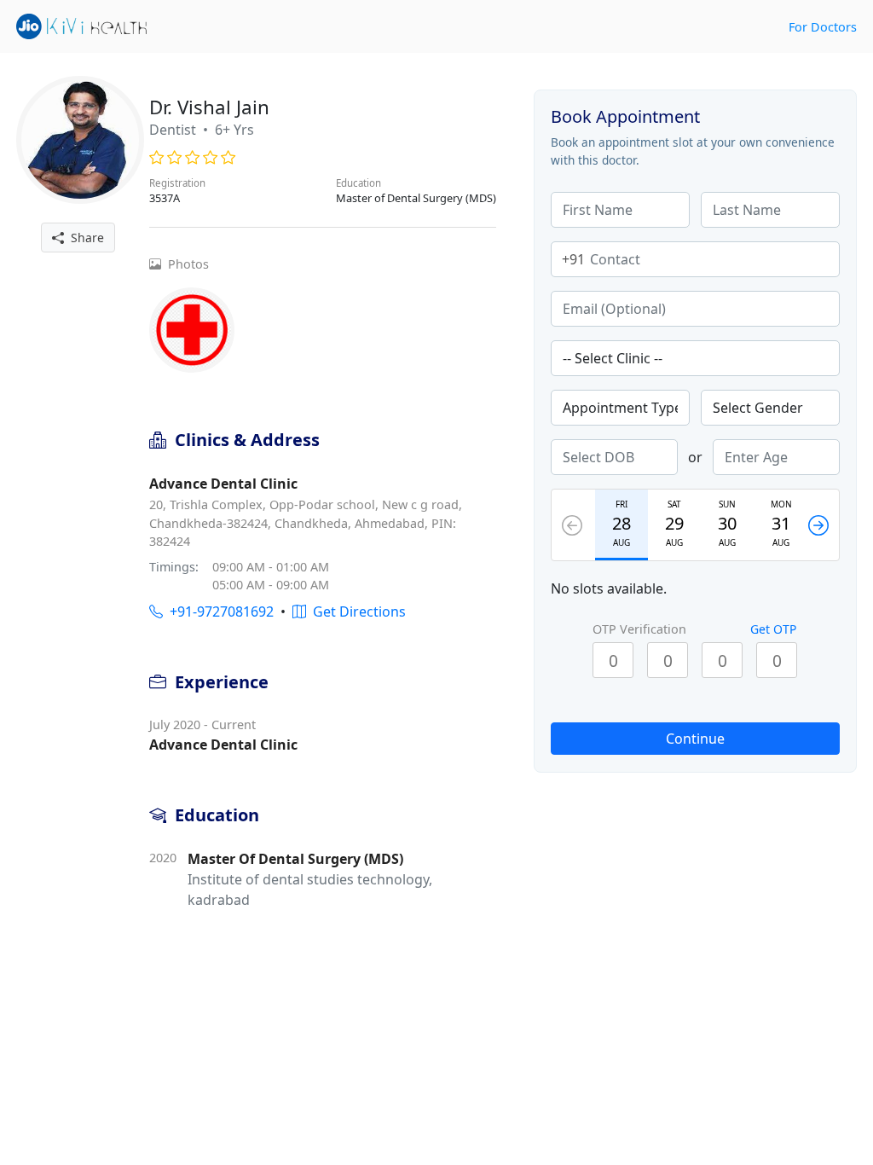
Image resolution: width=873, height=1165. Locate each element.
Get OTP (773, 629)
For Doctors (823, 27)
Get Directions (356, 611)
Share (84, 237)
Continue (695, 738)
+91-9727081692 (218, 611)
